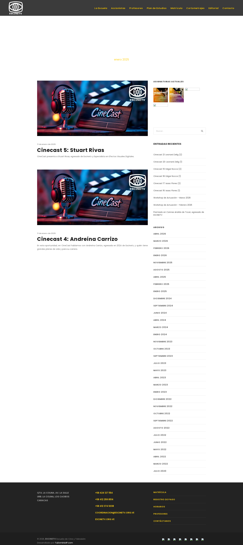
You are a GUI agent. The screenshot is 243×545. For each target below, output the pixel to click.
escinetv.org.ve (104, 519)
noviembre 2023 (162, 341)
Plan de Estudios (157, 8)
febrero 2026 (161, 248)
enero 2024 (160, 334)
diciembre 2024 (162, 298)
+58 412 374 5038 (104, 506)
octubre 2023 (161, 348)
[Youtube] (186, 539)
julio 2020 (159, 471)
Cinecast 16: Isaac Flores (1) (166, 190)
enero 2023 (160, 392)
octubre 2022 (161, 413)
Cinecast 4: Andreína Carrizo (77, 239)
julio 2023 (159, 363)
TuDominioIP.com (64, 542)
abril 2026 (159, 233)
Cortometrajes (195, 8)
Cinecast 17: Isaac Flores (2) (167, 183)
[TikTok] (203, 539)
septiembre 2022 (163, 420)
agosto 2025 (161, 269)
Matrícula (177, 8)
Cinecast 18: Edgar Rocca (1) (167, 176)
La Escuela (100, 8)
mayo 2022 (159, 449)
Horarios (159, 506)
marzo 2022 (160, 463)
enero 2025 (160, 291)
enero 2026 (160, 255)
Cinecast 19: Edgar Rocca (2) (167, 169)
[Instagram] (174, 539)
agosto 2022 (161, 427)
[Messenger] (169, 539)
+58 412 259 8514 (104, 499)
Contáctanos (162, 521)
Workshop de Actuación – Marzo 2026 (172, 197)
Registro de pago (164, 499)
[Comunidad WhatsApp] (197, 539)
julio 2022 (159, 435)
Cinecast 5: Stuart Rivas (70, 150)
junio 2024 (160, 312)
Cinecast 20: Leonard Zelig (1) (167, 161)
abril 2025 (159, 277)
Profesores (136, 8)
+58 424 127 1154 (104, 492)
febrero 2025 (161, 284)
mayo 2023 (159, 370)
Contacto (228, 8)
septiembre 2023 (163, 356)
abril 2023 (159, 377)
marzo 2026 (160, 241)
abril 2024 (159, 320)
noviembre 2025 (162, 262)
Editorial (214, 8)
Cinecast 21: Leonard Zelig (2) (167, 154)
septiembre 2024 (163, 305)
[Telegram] (180, 539)
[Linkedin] (191, 539)
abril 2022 (159, 456)
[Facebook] (163, 539)
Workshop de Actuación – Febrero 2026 (172, 205)
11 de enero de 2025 (46, 144)
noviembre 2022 (162, 406)
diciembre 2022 (162, 399)
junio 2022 (160, 442)
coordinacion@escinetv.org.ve (114, 512)
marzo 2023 (160, 384)
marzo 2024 (160, 327)
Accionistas (118, 8)
